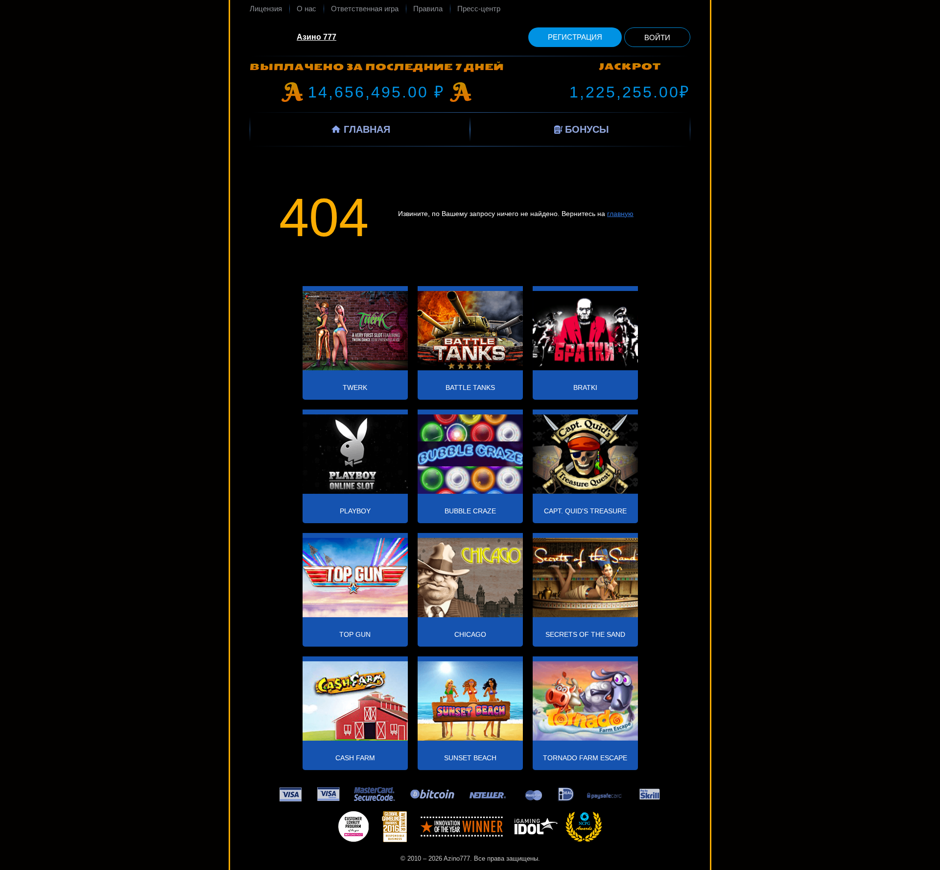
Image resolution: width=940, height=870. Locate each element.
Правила (428, 8)
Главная (367, 129)
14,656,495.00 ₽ (376, 92)
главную (620, 214)
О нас (306, 8)
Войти (657, 37)
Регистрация (575, 37)
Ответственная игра (365, 8)
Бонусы (587, 129)
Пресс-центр (478, 8)
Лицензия (266, 8)
